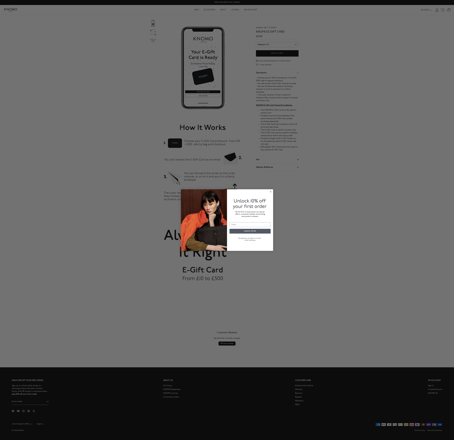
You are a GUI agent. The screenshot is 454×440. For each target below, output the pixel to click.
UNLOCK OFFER (250, 231)
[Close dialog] (270, 191)
